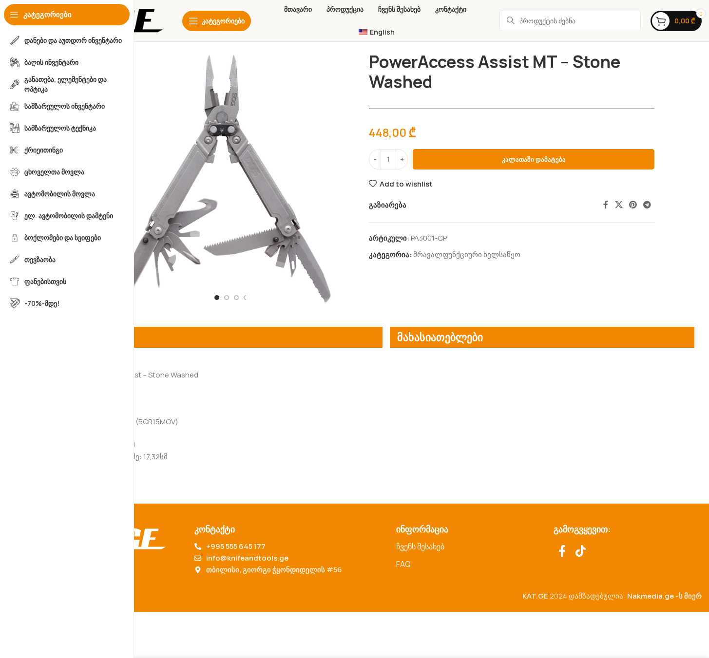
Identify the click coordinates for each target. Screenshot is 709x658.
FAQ (403, 564)
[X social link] (619, 205)
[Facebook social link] (606, 205)
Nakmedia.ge (650, 596)
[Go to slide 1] (216, 297)
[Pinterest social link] (633, 205)
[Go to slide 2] (226, 297)
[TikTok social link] (581, 552)
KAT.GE (535, 596)
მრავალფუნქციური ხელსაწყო (466, 254)
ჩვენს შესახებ (420, 546)
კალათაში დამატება (534, 159)
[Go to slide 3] (236, 297)
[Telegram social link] (647, 205)
